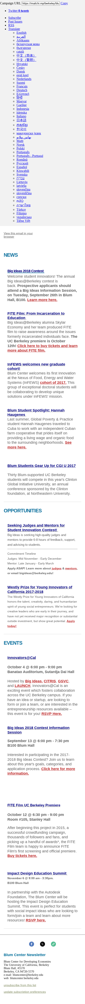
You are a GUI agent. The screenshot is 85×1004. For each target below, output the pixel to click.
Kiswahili (23, 171)
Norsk (21, 144)
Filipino (22, 213)
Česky (21, 67)
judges (56, 568)
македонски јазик (29, 133)
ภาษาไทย (24, 205)
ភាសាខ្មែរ (22, 125)
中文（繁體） (26, 60)
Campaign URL (10, 3)
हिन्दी (19, 97)
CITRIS (50, 681)
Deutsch (22, 90)
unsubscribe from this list (20, 985)
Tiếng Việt (23, 220)
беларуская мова (28, 44)
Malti (20, 141)
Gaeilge (22, 105)
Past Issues (15, 21)
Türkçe (21, 209)
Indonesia (23, 109)
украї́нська (24, 217)
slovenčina (23, 189)
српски (21, 197)
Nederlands (24, 79)
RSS (11, 25)
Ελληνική (23, 94)
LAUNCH (22, 686)
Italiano (21, 116)
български (24, 48)
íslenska (22, 112)
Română (22, 159)
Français (22, 86)
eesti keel (22, 75)
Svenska (22, 174)
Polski (21, 148)
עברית (21, 178)
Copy (64, 3)
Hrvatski (22, 64)
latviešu (21, 185)
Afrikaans (23, 40)
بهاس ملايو (24, 137)
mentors (71, 568)
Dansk (21, 71)
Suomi (21, 82)
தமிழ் (20, 200)
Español (22, 167)
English (21, 32)
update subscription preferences (25, 991)
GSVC (63, 681)
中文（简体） (26, 55)
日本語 (21, 120)
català (20, 51)
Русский (22, 163)
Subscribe (14, 17)
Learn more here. (42, 300)
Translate (14, 29)
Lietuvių (22, 182)
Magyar (22, 101)
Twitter (18, 10)
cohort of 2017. (53, 382)
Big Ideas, (34, 681)
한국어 (21, 129)
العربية (21, 36)
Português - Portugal (30, 156)
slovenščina (24, 193)
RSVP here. (36, 920)
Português (23, 152)
